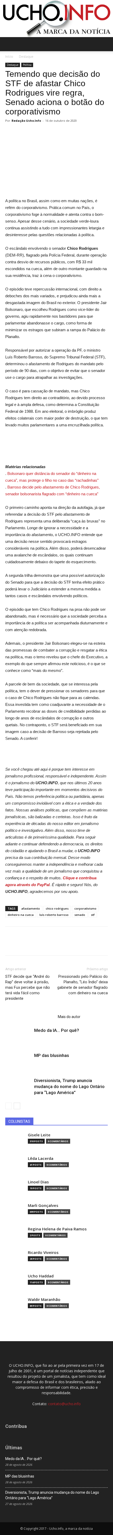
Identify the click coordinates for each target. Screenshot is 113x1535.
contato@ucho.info (64, 1403)
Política (27, 65)
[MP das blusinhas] (18, 1062)
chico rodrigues (57, 908)
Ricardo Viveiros (43, 1252)
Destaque (26, 56)
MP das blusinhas (51, 1055)
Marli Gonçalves (43, 1205)
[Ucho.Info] (56, 18)
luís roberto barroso (54, 915)
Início (9, 56)
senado (79, 915)
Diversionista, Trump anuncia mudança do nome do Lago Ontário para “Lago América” (69, 1086)
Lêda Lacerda (40, 1158)
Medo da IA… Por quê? (56, 1030)
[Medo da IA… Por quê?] (18, 1036)
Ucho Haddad (41, 1276)
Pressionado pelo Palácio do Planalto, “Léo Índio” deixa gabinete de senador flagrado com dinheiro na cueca (82, 984)
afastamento (30, 908)
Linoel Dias (38, 1181)
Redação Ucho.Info (26, 121)
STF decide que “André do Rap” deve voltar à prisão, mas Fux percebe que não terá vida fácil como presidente (27, 987)
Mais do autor (69, 1017)
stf (93, 915)
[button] (105, 44)
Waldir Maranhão (44, 1299)
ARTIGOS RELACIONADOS (30, 1017)
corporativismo (85, 908)
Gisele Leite (39, 1134)
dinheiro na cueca (21, 915)
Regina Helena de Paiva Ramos (57, 1228)
